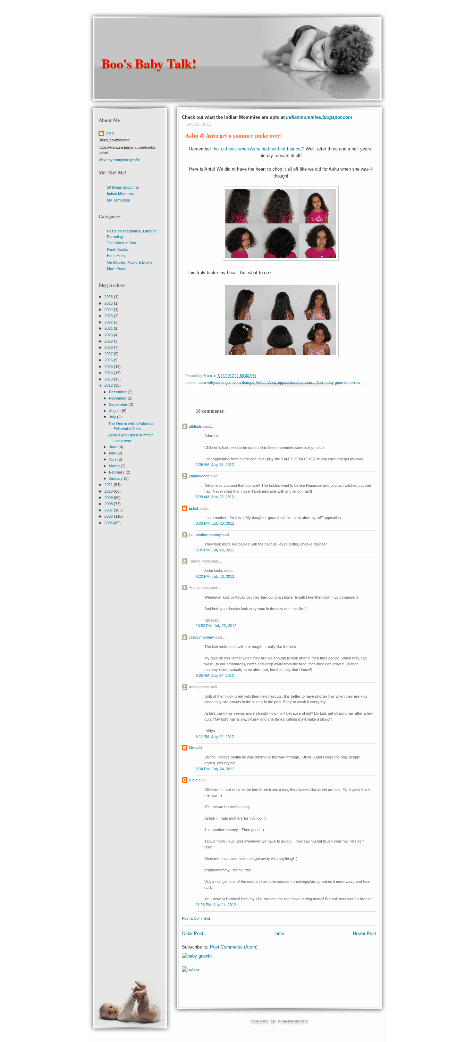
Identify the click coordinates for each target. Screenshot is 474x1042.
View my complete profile (119, 160)
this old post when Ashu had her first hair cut (257, 148)
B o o (193, 780)
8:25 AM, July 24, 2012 (215, 675)
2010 (109, 491)
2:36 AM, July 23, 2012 (215, 464)
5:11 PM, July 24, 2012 (215, 737)
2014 (109, 373)
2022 (109, 322)
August (115, 411)
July (113, 417)
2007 (109, 510)
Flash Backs (117, 249)
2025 (109, 303)
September (118, 404)
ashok (194, 508)
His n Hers (116, 256)
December (118, 392)
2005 (109, 523)
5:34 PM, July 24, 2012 (215, 769)
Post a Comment (196, 918)
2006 (109, 516)
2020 (109, 335)
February (117, 472)
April (113, 459)
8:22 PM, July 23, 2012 (215, 576)
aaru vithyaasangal (214, 382)
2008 (109, 504)
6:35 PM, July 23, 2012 (215, 550)
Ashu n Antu (266, 382)
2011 (109, 485)
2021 (109, 328)
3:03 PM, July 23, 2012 (215, 523)
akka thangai (243, 382)
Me (191, 748)
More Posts (116, 268)
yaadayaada (199, 476)
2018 (109, 347)
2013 (109, 379)
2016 (109, 360)
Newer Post (364, 933)
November (118, 398)
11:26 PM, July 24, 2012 (216, 905)
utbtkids (195, 426)
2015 (109, 366)
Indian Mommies (120, 193)
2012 (109, 385)
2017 (109, 354)
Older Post (192, 933)
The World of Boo (121, 243)
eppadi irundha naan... (296, 382)
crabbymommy (201, 637)
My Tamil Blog (118, 200)
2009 (109, 497)
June (113, 447)
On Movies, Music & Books (130, 262)
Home (278, 933)
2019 (109, 341)
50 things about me (123, 187)
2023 (109, 316)
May (113, 453)
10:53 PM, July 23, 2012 (216, 626)
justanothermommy (205, 535)
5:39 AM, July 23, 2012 (215, 497)
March (115, 466)
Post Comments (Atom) (233, 947)
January (116, 478)
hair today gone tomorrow (338, 382)
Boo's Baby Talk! (148, 63)
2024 (109, 309)
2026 (109, 297)
